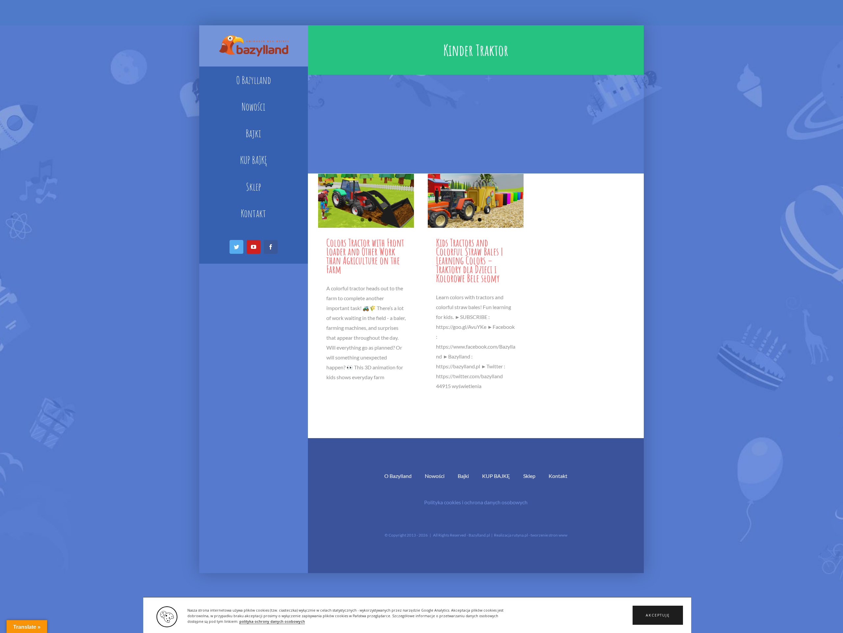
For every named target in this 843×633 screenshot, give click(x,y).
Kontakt (558, 476)
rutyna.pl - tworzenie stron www (539, 535)
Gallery (366, 201)
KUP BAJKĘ (496, 476)
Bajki (463, 476)
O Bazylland (398, 476)
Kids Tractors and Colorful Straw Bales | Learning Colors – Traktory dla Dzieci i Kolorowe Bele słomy (469, 260)
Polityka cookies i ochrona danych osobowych (476, 502)
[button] (658, 615)
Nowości (435, 476)
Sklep (529, 476)
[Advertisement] (476, 124)
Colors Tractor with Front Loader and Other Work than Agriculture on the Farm (365, 256)
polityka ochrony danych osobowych (272, 621)
